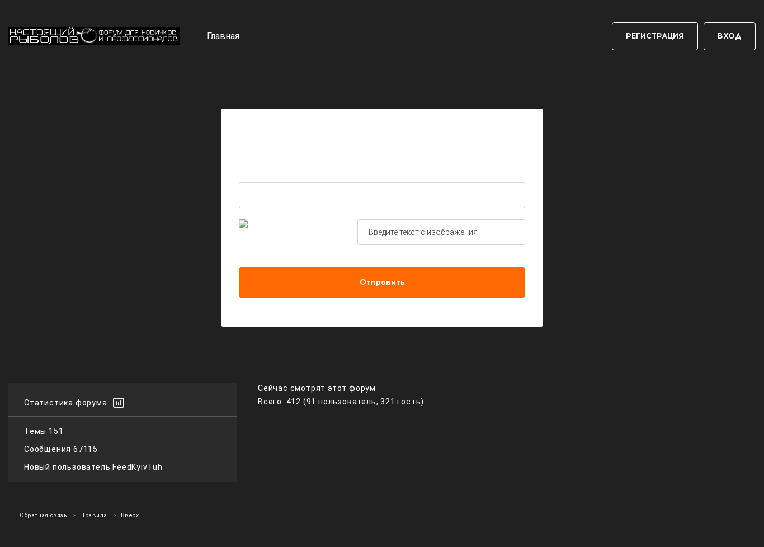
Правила (93, 515)
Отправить (382, 282)
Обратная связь (43, 515)
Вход (730, 36)
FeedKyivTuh (137, 467)
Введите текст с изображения (423, 232)
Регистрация (655, 36)
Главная (223, 36)
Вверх (130, 515)
